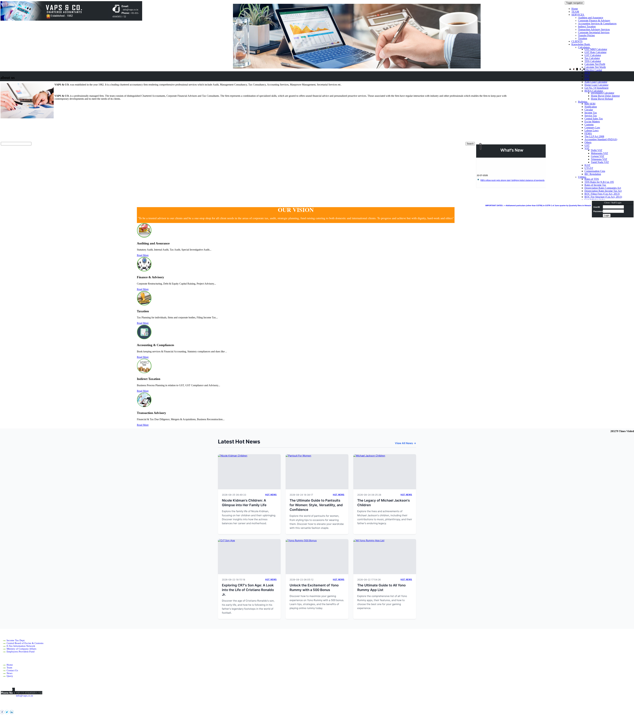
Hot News (271, 494)
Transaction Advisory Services (594, 29)
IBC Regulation (592, 174)
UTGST (588, 168)
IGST (587, 165)
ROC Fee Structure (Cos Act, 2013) (603, 196)
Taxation (582, 38)
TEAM (575, 11)
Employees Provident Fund (21, 651)
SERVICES (578, 14)
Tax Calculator (592, 58)
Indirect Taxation (587, 26)
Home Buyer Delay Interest (605, 95)
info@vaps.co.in (24, 695)
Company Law (592, 127)
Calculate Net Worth (595, 67)
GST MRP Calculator (595, 49)
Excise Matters (592, 121)
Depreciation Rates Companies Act (602, 187)
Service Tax (590, 115)
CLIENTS (576, 41)
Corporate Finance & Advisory (594, 20)
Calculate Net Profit (594, 64)
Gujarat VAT (597, 156)
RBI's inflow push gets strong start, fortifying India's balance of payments (512, 161)
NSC (587, 76)
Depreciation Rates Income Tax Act (603, 190)
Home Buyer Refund (602, 98)
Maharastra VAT (599, 153)
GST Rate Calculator (595, 52)
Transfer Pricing (586, 35)
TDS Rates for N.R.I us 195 (599, 182)
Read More (143, 255)
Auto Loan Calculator (595, 82)
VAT (587, 148)
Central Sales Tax (593, 118)
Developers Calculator (602, 92)
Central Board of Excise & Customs (25, 643)
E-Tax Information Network (21, 646)
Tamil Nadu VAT (600, 162)
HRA (587, 73)
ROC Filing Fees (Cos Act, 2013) (602, 193)
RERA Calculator (594, 90)
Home (574, 8)
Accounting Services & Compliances (597, 23)
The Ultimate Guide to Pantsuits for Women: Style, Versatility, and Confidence (316, 505)
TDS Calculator (592, 61)
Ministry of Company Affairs (21, 648)
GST (587, 145)
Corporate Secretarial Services (593, 32)
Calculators (584, 47)
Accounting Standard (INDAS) (600, 139)
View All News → (405, 443)
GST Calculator (592, 55)
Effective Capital (593, 70)
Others (587, 142)
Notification (590, 106)
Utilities (582, 177)
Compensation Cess (594, 171)
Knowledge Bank (581, 44)
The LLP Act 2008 (594, 136)
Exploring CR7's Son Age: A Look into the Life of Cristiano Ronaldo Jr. (248, 589)
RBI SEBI (589, 103)
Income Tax (590, 112)
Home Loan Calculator (596, 85)
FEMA (588, 133)
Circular (588, 109)
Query (10, 676)
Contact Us (12, 670)
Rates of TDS (591, 179)
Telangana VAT (599, 159)
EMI (586, 79)
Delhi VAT (596, 150)
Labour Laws (591, 130)
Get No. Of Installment (596, 87)
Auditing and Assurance (590, 17)
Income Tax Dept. (16, 640)
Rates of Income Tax (595, 185)
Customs (589, 124)
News (9, 673)
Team (9, 667)
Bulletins (583, 101)
